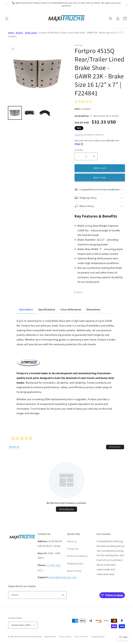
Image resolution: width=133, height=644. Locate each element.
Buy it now (100, 177)
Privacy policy (65, 636)
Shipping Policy (75, 563)
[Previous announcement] (6, 4)
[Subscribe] (62, 595)
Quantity (79, 150)
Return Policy (74, 570)
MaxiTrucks (19, 636)
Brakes (19, 32)
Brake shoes (31, 32)
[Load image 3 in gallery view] (45, 113)
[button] (6, 18)
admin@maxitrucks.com (62, 577)
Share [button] (79, 292)
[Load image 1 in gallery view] (15, 113)
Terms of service (81, 636)
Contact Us (73, 548)
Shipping (79, 134)
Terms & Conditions (77, 556)
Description (26, 309)
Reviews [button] (14, 447)
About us (72, 541)
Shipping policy (98, 636)
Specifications (46, 309)
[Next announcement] (126, 4)
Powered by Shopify (33, 636)
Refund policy (50, 636)
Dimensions (93, 309)
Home (11, 32)
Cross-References (70, 309)
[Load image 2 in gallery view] (30, 113)
